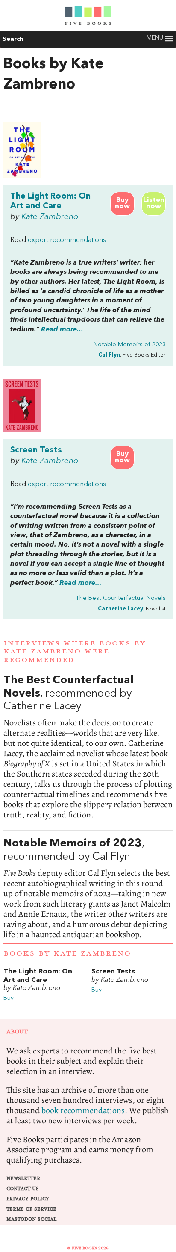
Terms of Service (31, 1209)
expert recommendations (67, 240)
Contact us (22, 1189)
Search (13, 39)
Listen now (153, 203)
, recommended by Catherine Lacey (88, 747)
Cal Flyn (109, 355)
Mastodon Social (31, 1219)
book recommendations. (84, 1110)
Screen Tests (36, 450)
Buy (8, 998)
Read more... (62, 329)
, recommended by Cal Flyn (88, 889)
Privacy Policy (27, 1199)
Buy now (122, 203)
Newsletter (23, 1178)
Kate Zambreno (49, 217)
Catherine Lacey (120, 609)
